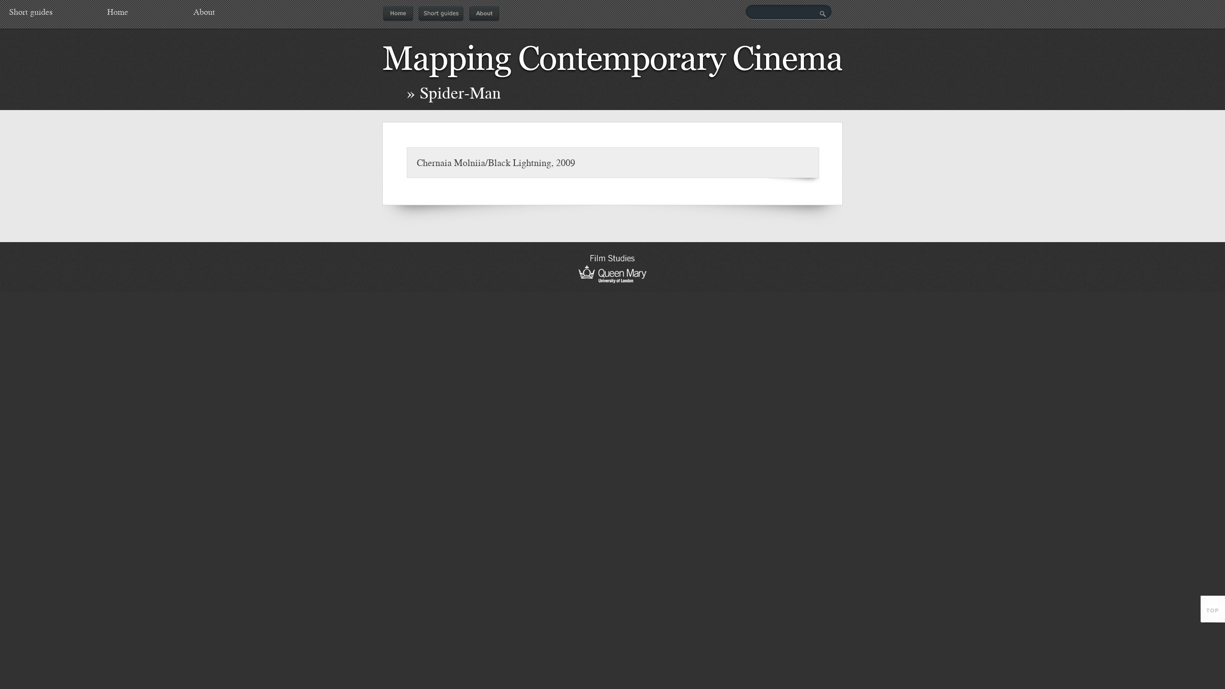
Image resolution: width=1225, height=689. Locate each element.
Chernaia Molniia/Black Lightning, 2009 (496, 162)
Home (398, 14)
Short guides (441, 14)
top (1212, 610)
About (484, 14)
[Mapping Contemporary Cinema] (612, 82)
